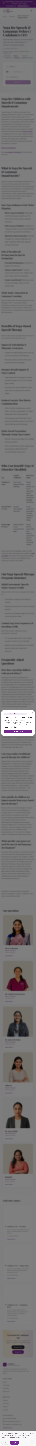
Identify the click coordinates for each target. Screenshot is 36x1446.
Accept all (14, 1443)
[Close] (32, 713)
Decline (5, 1443)
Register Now (17, 731)
